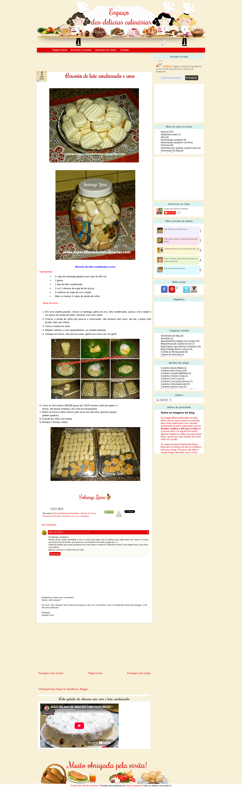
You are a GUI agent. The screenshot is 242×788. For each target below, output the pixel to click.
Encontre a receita (81, 50)
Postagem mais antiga (138, 673)
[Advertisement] (88, 60)
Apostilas (165, 338)
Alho (163, 137)
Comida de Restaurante (172, 352)
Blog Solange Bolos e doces (175, 349)
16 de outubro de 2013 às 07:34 (76, 532)
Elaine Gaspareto (133, 785)
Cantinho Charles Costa (173, 376)
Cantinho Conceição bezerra (175, 381)
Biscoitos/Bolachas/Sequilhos (67, 513)
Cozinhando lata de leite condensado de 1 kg (181, 249)
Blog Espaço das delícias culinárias (178, 346)
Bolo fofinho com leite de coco (175, 229)
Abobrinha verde (169, 134)
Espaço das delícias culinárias (84, 785)
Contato (124, 50)
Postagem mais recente (51, 673)
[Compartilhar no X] (56, 508)
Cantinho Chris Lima (171, 378)
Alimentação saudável (172, 140)
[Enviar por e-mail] (51, 508)
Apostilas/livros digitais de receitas (178, 341)
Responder (55, 554)
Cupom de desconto (171, 354)
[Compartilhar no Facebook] (59, 508)
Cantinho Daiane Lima (172, 387)
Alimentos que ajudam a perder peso (179, 148)
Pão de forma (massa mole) (174, 268)
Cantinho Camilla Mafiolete (174, 373)
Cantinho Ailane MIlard (172, 368)
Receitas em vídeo (105, 50)
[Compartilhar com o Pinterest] (62, 508)
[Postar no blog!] (54, 508)
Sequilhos (85, 516)
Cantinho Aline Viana (171, 370)
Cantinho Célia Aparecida (173, 384)
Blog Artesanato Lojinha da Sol (176, 344)
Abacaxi (165, 132)
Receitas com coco (71, 516)
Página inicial (59, 50)
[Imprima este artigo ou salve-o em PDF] (109, 513)
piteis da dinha (56, 532)
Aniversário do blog (170, 150)
